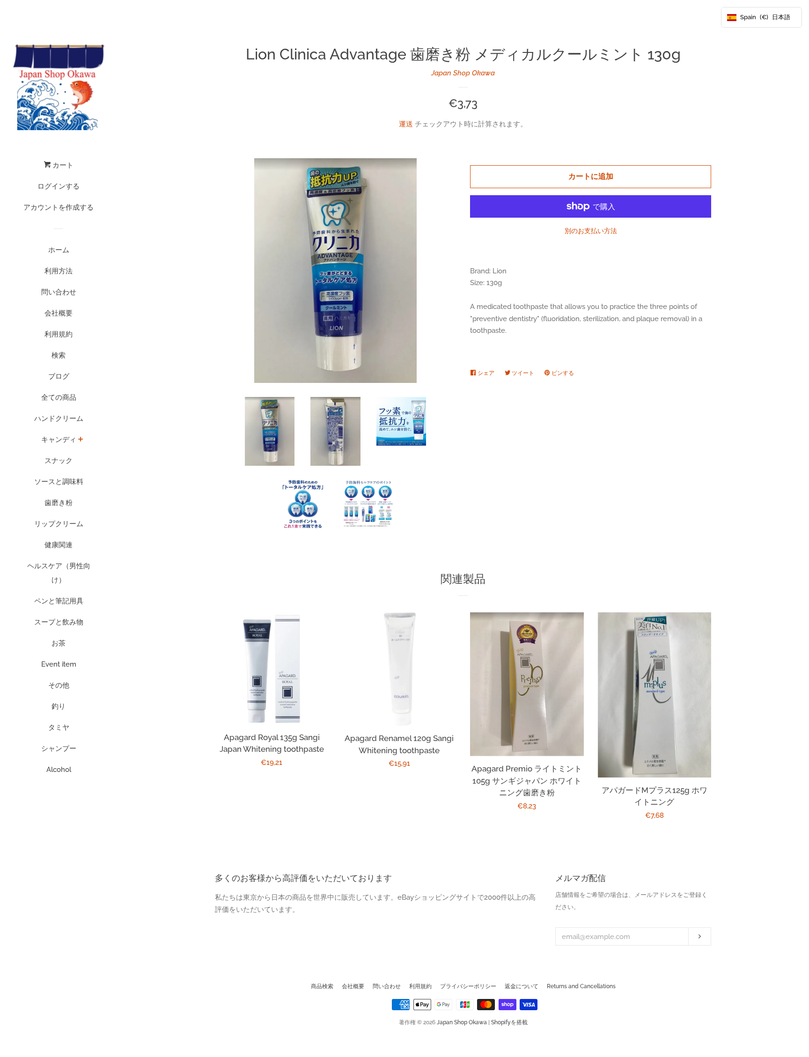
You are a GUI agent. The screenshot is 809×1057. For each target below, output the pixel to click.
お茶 (58, 643)
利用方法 (58, 271)
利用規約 (58, 334)
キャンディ (58, 439)
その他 (58, 685)
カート (62, 165)
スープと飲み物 (58, 622)
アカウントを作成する (58, 207)
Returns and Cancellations (581, 986)
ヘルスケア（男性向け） (58, 573)
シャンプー (58, 748)
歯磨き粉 (58, 503)
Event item (58, 664)
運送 (406, 124)
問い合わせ (58, 292)
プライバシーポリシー (468, 986)
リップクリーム (58, 524)
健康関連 (58, 545)
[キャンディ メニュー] (80, 440)
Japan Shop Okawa (463, 73)
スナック (58, 460)
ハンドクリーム (58, 418)
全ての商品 (58, 397)
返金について (521, 986)
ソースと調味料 (58, 481)
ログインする (58, 186)
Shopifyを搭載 (509, 1022)
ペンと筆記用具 (58, 601)
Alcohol (58, 769)
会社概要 (58, 313)
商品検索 (322, 986)
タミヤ (58, 727)
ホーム (58, 250)
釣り (58, 706)
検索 (58, 355)
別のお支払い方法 (591, 231)
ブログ (58, 376)
